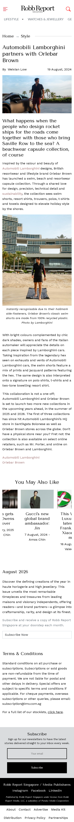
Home (8, 36)
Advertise (41, 809)
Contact (25, 809)
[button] (6, 9)
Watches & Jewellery (46, 19)
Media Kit (58, 809)
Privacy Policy (35, 818)
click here (55, 712)
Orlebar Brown (13, 462)
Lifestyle (11, 19)
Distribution (13, 818)
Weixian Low (17, 69)
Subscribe (37, 767)
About (11, 809)
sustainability (12, 194)
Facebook (38, 790)
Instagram (20, 790)
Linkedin (55, 790)
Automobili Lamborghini (20, 168)
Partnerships (58, 818)
